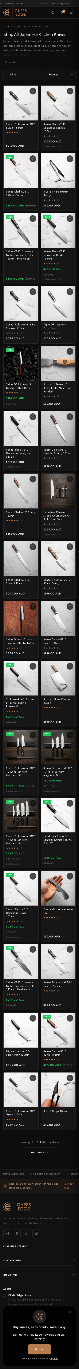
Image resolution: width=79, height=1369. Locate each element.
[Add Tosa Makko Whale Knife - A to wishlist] (70, 876)
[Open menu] (71, 12)
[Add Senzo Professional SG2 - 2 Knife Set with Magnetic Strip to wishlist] (32, 735)
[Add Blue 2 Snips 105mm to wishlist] (70, 1078)
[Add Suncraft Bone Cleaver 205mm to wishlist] (70, 666)
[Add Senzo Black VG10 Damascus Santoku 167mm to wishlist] (70, 91)
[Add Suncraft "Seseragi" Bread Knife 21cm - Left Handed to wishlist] (70, 351)
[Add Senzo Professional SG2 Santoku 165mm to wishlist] (32, 291)
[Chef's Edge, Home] (15, 12)
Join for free (69, 1186)
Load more (37, 1152)
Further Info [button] (12, 1260)
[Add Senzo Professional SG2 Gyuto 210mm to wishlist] (32, 1078)
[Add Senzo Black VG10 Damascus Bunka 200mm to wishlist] (32, 876)
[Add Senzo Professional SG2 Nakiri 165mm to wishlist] (70, 949)
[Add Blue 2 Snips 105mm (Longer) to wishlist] (70, 158)
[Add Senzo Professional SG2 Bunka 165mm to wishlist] (32, 91)
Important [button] (10, 1274)
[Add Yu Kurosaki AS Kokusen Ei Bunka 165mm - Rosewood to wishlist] (32, 666)
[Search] (53, 12)
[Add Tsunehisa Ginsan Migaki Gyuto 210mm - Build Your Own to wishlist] (70, 479)
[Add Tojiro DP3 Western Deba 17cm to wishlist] (70, 291)
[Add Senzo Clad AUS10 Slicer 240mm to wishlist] (32, 546)
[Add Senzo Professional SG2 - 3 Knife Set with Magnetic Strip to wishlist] (70, 735)
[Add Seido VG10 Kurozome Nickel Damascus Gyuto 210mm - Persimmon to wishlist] (32, 949)
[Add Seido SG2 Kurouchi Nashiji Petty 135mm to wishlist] (32, 351)
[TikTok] (26, 1233)
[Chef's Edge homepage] (39, 1207)
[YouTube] (36, 1233)
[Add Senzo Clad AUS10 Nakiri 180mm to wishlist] (70, 606)
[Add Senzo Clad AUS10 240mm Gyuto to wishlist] (32, 158)
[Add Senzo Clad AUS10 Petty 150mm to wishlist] (32, 479)
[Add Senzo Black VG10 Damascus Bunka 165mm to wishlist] (70, 218)
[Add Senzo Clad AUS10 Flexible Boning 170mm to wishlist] (70, 416)
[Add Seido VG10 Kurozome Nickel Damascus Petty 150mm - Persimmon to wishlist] (32, 218)
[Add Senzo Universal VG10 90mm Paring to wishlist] (70, 546)
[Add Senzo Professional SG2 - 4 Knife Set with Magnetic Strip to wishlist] (32, 803)
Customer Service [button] (15, 1246)
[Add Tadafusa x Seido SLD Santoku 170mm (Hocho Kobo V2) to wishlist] (70, 803)
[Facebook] (17, 1233)
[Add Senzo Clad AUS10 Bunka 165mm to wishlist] (70, 1018)
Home (6, 26)
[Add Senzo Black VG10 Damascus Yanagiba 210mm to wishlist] (32, 416)
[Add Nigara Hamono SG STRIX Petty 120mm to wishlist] (32, 1018)
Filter (13, 75)
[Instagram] (7, 1233)
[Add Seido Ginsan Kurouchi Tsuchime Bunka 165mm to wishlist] (32, 606)
